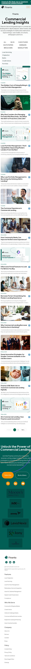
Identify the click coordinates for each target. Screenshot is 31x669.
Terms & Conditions (10, 655)
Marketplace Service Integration (13, 588)
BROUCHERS (8, 48)
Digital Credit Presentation (12, 595)
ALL (5, 42)
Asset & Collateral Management (13, 591)
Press (6, 641)
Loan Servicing (8, 581)
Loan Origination (9, 578)
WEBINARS (22, 45)
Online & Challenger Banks (11, 613)
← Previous (8, 429)
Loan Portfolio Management (12, 584)
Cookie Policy (8, 649)
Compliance (8, 598)
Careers (7, 637)
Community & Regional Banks (12, 606)
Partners (7, 634)
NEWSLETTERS (23, 48)
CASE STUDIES (23, 42)
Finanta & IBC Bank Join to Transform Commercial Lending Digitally (15, 2)
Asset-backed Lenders (11, 623)
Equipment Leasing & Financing (13, 619)
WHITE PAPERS (8, 45)
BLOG (12, 42)
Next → (23, 429)
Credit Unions (8, 609)
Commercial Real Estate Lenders (13, 616)
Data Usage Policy (9, 659)
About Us (7, 631)
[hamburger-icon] (28, 7)
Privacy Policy (8, 652)
